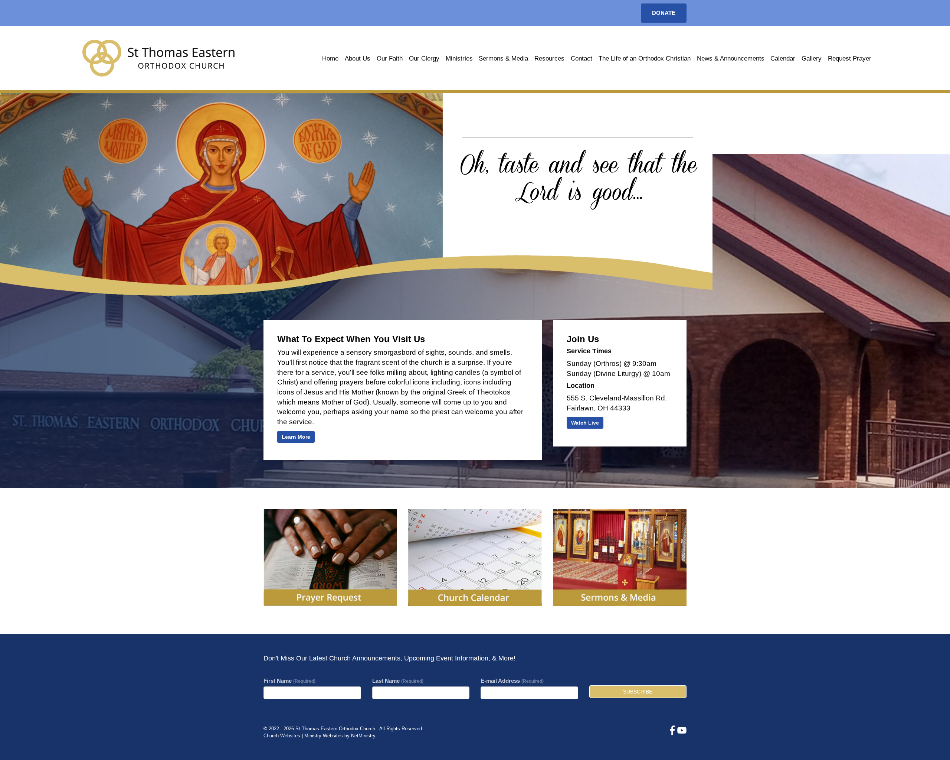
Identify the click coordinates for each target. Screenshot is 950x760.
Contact (581, 58)
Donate (663, 13)
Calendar (782, 58)
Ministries (459, 58)
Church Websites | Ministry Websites (303, 735)
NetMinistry (363, 735)
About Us (357, 58)
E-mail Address (512, 681)
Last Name (397, 681)
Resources (549, 58)
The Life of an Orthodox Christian (645, 58)
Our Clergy (424, 58)
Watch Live (585, 423)
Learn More (296, 437)
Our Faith (390, 58)
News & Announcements (730, 58)
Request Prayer (849, 58)
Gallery (812, 58)
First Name (289, 681)
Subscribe (637, 692)
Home (330, 58)
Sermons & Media (503, 58)
